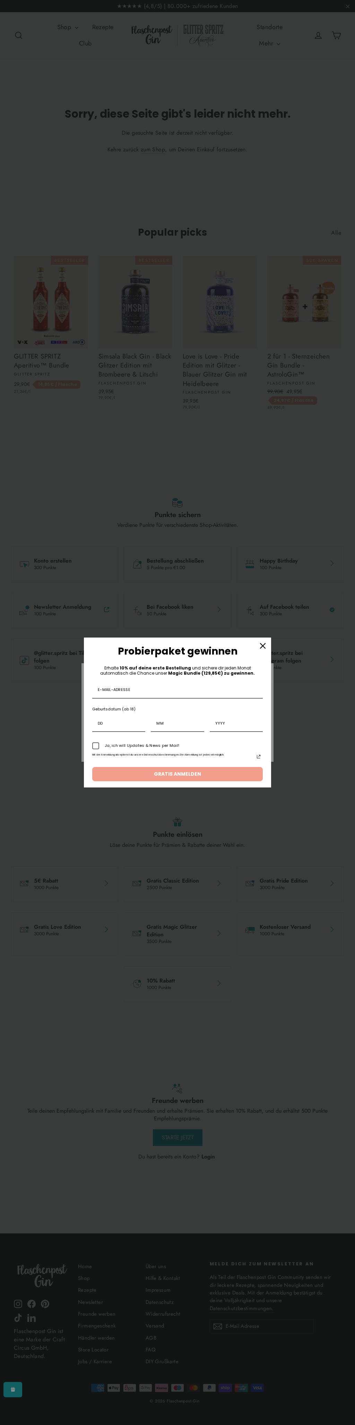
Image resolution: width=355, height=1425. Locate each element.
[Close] (262, 646)
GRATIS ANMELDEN (177, 773)
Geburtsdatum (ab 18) (114, 709)
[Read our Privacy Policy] (258, 756)
